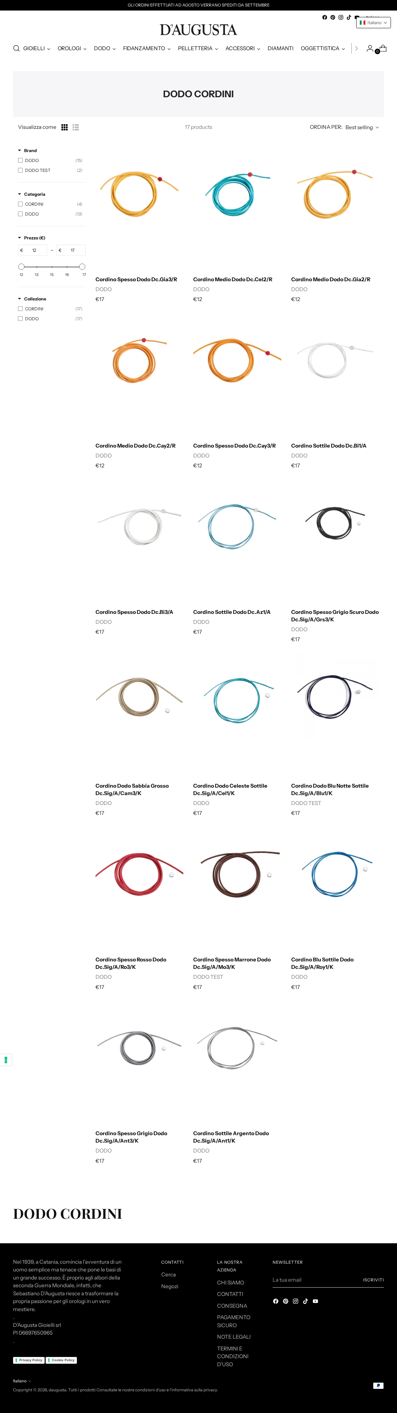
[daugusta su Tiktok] (349, 17)
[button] (373, 22)
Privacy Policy (30, 1360)
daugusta (57, 1389)
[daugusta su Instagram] (341, 17)
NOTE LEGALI (234, 1337)
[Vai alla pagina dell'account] (367, 48)
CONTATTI (230, 1294)
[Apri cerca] (16, 48)
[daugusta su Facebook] (325, 17)
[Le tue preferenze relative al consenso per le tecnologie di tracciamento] (6, 1060)
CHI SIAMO (230, 1283)
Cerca (168, 1274)
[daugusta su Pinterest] (333, 17)
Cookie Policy (63, 1360)
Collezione (35, 299)
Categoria (34, 194)
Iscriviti (373, 1279)
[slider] (21, 267)
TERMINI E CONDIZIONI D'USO (232, 1356)
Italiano (20, 1380)
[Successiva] (356, 48)
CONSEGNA (232, 1306)
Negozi (169, 1286)
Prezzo (34, 238)
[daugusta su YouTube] (316, 1302)
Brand (30, 150)
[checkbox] (50, 160)
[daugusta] (198, 29)
